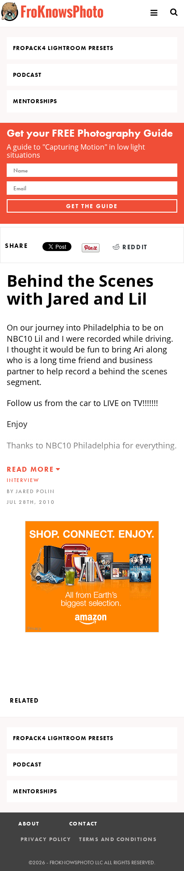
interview (23, 480)
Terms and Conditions (118, 839)
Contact (83, 823)
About (28, 823)
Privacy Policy (46, 839)
